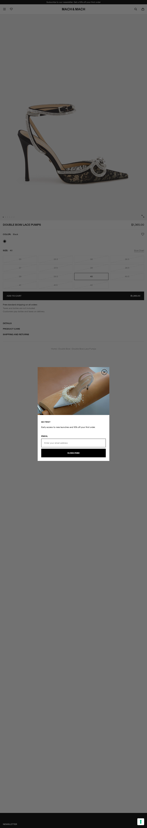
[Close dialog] (104, 372)
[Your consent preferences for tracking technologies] (140, 821)
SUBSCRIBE (73, 453)
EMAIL (44, 436)
